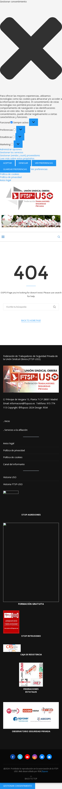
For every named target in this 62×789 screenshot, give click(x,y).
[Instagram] (34, 756)
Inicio (7, 421)
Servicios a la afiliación (16, 429)
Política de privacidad (11, 177)
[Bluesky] (42, 756)
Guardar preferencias (15, 169)
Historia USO (9, 477)
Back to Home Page (31, 320)
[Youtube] (27, 756)
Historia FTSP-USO (13, 484)
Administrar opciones (11, 149)
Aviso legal (5, 180)
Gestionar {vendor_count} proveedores (20, 155)
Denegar (23, 163)
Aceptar (7, 163)
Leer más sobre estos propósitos (17, 158)
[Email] (49, 756)
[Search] (58, 236)
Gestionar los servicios (11, 152)
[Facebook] (12, 756)
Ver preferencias (44, 163)
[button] (31, 48)
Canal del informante (14, 464)
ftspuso (45, 771)
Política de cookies (9, 174)
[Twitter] (20, 756)
